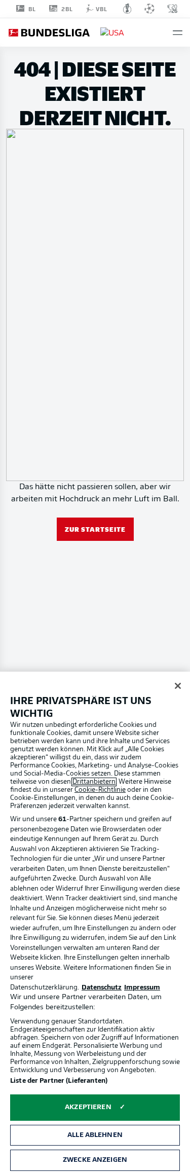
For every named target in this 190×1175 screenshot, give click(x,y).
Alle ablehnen (95, 1135)
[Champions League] (149, 8)
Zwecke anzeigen (95, 1160)
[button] (177, 32)
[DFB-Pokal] (127, 8)
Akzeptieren (88, 1107)
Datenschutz (102, 987)
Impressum (142, 987)
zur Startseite (95, 529)
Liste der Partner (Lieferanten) (58, 1081)
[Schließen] (178, 686)
